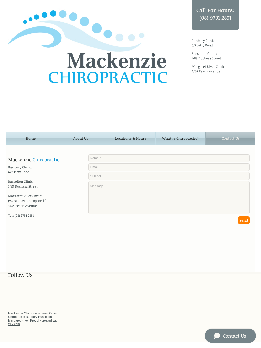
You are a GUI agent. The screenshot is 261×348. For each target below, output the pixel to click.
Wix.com (14, 324)
